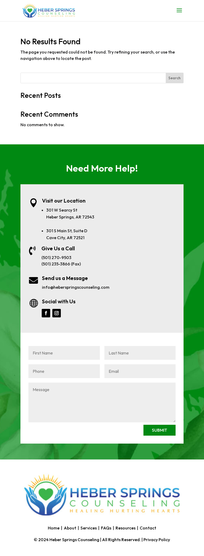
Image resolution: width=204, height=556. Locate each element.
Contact (148, 528)
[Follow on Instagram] (56, 313)
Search (174, 78)
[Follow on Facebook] (46, 313)
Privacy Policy (156, 539)
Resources (125, 528)
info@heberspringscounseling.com (75, 287)
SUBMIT (159, 430)
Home (54, 528)
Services (88, 528)
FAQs (106, 528)
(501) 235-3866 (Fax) (61, 263)
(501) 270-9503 (56, 257)
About (70, 528)
